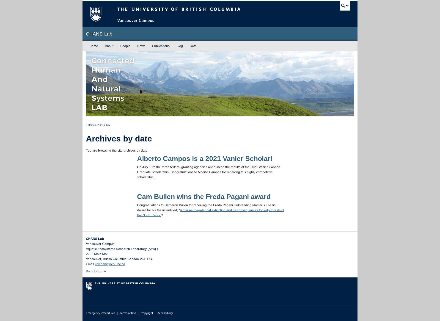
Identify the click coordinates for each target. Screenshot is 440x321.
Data (193, 46)
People (125, 46)
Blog (179, 46)
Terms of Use (128, 313)
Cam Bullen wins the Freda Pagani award (204, 196)
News (141, 46)
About (109, 46)
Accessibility (165, 313)
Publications (161, 46)
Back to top (94, 271)
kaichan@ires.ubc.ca (110, 264)
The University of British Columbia (95, 14)
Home (93, 46)
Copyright (147, 313)
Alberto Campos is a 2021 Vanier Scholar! (205, 158)
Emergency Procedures (100, 313)
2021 (100, 125)
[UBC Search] (345, 6)
